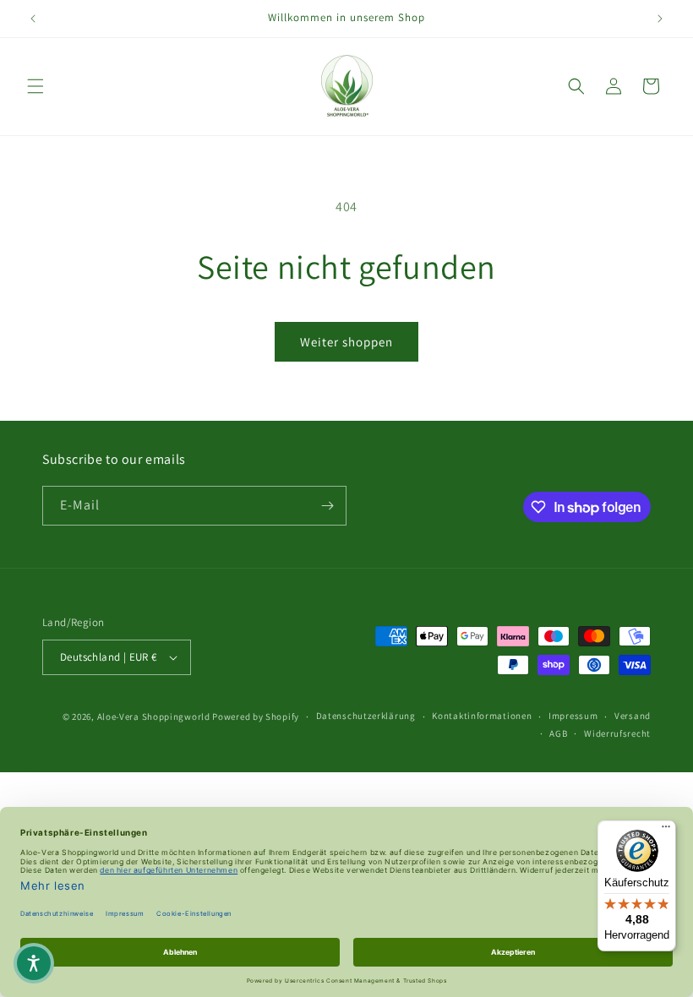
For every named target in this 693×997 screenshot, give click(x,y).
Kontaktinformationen (482, 716)
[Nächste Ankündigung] (660, 18)
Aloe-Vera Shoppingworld (153, 716)
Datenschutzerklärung (366, 716)
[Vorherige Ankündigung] (33, 18)
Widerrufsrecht (617, 733)
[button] (35, 86)
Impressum (573, 716)
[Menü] (666, 830)
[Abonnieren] (327, 506)
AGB (558, 733)
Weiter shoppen (346, 342)
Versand (632, 716)
